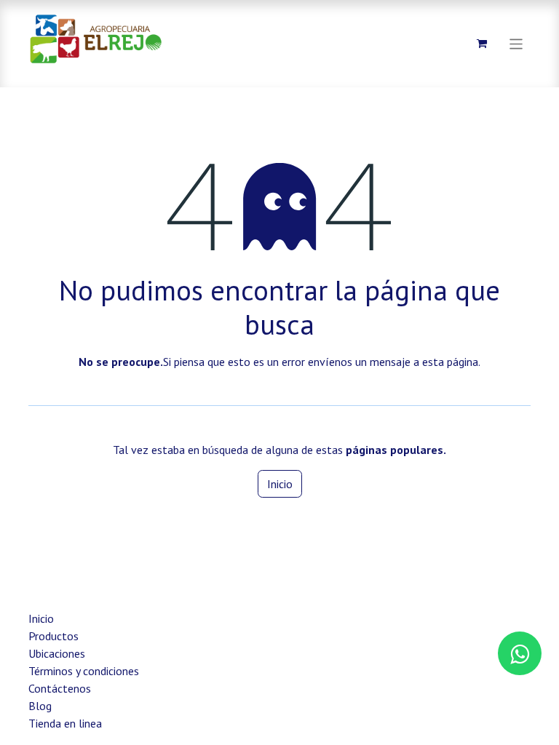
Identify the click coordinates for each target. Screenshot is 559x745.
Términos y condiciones (83, 671)
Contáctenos (59, 688)
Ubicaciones (56, 653)
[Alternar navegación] (516, 43)
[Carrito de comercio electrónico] (482, 43)
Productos (53, 636)
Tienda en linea (65, 723)
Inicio (280, 484)
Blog (40, 705)
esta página (450, 361)
